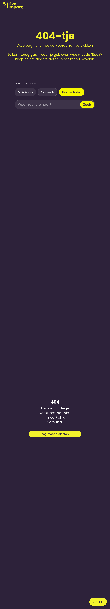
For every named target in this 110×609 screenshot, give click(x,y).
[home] (13, 6)
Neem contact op (71, 92)
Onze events (47, 92)
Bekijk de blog (25, 92)
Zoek (87, 104)
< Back (98, 601)
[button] (103, 6)
